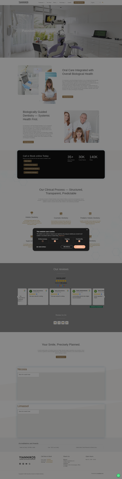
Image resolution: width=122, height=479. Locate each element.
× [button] (86, 229)
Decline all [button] (67, 246)
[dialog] (61, 239)
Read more (61, 235)
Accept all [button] (80, 246)
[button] (41, 246)
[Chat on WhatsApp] (118, 475)
